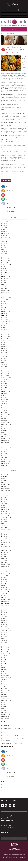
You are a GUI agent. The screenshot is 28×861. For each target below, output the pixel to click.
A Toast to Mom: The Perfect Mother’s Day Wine (12, 743)
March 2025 (4, 253)
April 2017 (4, 411)
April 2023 (4, 286)
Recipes (8, 199)
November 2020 (5, 337)
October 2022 (5, 296)
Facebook (2, 805)
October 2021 (5, 319)
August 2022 (4, 300)
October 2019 (5, 354)
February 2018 (5, 391)
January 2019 (5, 370)
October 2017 (5, 399)
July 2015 (4, 452)
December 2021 (5, 315)
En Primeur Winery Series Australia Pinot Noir (10, 119)
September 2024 (6, 265)
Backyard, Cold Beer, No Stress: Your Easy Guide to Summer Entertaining (13, 739)
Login (14, 838)
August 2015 (4, 450)
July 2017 (4, 405)
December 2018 (5, 372)
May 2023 (4, 284)
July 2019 (4, 358)
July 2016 (4, 428)
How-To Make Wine (14, 851)
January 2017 (5, 417)
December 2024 (5, 259)
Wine (12, 33)
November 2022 (5, 294)
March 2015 (4, 459)
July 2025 (4, 245)
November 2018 (5, 374)
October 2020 (5, 339)
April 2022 (4, 307)
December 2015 (5, 442)
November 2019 (5, 352)
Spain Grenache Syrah (14, 158)
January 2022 (5, 313)
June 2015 (4, 454)
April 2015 (4, 457)
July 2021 (4, 325)
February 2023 (5, 290)
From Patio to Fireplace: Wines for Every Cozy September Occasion (12, 729)
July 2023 (4, 280)
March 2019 (4, 366)
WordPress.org (4, 794)
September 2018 (6, 378)
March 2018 (4, 389)
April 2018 (4, 387)
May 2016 (4, 432)
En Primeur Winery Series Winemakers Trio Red (14, 118)
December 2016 (5, 419)
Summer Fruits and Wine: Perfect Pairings (11, 736)
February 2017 (5, 415)
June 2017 (4, 407)
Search (19, 10)
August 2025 (4, 243)
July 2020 (4, 343)
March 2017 (4, 413)
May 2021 (4, 329)
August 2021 (4, 323)
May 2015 (4, 456)
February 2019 (5, 368)
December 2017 (5, 395)
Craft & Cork (5, 33)
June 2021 (4, 327)
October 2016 (5, 422)
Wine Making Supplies (14, 849)
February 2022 (5, 311)
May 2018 (4, 385)
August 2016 (4, 426)
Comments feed (5, 791)
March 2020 (4, 344)
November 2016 (5, 420)
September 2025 (6, 241)
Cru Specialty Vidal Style (14, 164)
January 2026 (5, 233)
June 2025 (4, 247)
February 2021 (5, 333)
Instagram (6, 805)
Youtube (10, 805)
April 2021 (4, 331)
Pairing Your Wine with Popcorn (15, 51)
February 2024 (5, 276)
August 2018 (4, 380)
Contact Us (14, 843)
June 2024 (4, 268)
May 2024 (4, 270)
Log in (2, 784)
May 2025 (4, 249)
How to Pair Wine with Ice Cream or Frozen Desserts (14, 732)
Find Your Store (6, 180)
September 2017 (6, 401)
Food (7, 195)
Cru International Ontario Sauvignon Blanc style (16, 129)
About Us (14, 847)
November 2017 (5, 397)
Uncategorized (10, 212)
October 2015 (5, 446)
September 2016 (6, 424)
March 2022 (4, 309)
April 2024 (4, 272)
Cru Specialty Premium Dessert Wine (9, 141)
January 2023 (5, 292)
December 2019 (5, 350)
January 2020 (5, 348)
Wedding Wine (14, 848)
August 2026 (4, 222)
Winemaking (9, 191)
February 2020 (5, 346)
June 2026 (4, 224)
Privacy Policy (14, 844)
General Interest (11, 207)
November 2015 (5, 444)
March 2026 (4, 230)
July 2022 (4, 302)
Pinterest (14, 805)
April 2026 (4, 228)
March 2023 (4, 288)
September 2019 (6, 356)
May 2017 (4, 409)
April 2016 (4, 434)
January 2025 (5, 257)
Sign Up (14, 29)
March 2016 (4, 436)
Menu (5, 14)
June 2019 (4, 360)
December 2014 (5, 465)
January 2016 (5, 440)
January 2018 (5, 393)
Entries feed (4, 788)
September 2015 (6, 448)
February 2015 (5, 461)
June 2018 (4, 383)
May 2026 (4, 226)
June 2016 (4, 430)
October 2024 (5, 263)
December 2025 (5, 235)
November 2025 (5, 237)
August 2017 (4, 403)
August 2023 (4, 278)
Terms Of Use (14, 845)
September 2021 (6, 321)
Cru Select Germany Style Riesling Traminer (16, 137)
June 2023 (4, 282)
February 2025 (5, 255)
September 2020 (6, 341)
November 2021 (5, 317)
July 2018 (4, 382)
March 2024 (4, 274)
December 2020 (5, 335)
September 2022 (6, 298)
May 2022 (4, 306)
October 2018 (5, 376)
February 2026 (5, 231)
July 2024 (4, 267)
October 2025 (5, 239)
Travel (8, 203)
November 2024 (5, 261)
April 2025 (4, 251)
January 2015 (5, 463)
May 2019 (4, 362)
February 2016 (5, 438)
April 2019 (4, 364)
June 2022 (4, 304)
